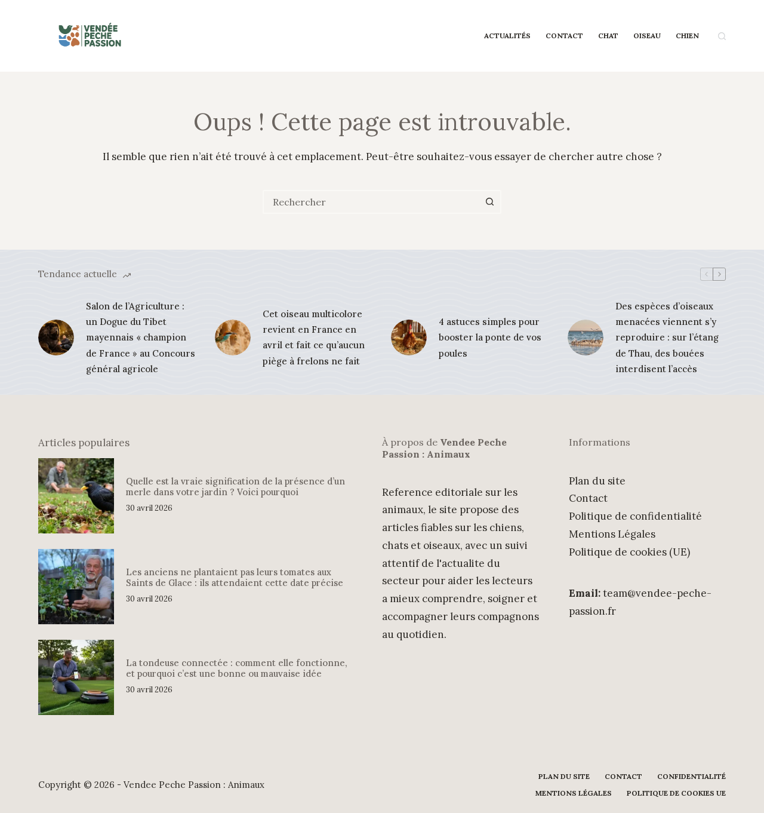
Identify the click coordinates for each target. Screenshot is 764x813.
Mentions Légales (612, 534)
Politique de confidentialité (635, 516)
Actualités (507, 35)
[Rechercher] (722, 36)
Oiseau (647, 35)
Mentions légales (573, 793)
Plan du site (597, 480)
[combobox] (371, 202)
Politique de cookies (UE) (629, 552)
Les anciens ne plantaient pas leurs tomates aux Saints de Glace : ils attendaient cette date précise (234, 577)
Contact (564, 35)
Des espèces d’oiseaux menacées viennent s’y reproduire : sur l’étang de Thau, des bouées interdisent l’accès (667, 337)
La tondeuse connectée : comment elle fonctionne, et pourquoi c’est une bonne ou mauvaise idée (236, 668)
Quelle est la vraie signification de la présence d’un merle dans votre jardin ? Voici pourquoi (235, 486)
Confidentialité (691, 776)
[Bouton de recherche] (489, 202)
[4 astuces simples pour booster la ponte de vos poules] (409, 337)
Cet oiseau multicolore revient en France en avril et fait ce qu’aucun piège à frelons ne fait (314, 337)
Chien (687, 35)
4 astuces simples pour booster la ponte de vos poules (490, 337)
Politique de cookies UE (676, 793)
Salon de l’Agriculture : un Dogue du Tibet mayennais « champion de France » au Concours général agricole (140, 337)
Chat (608, 35)
